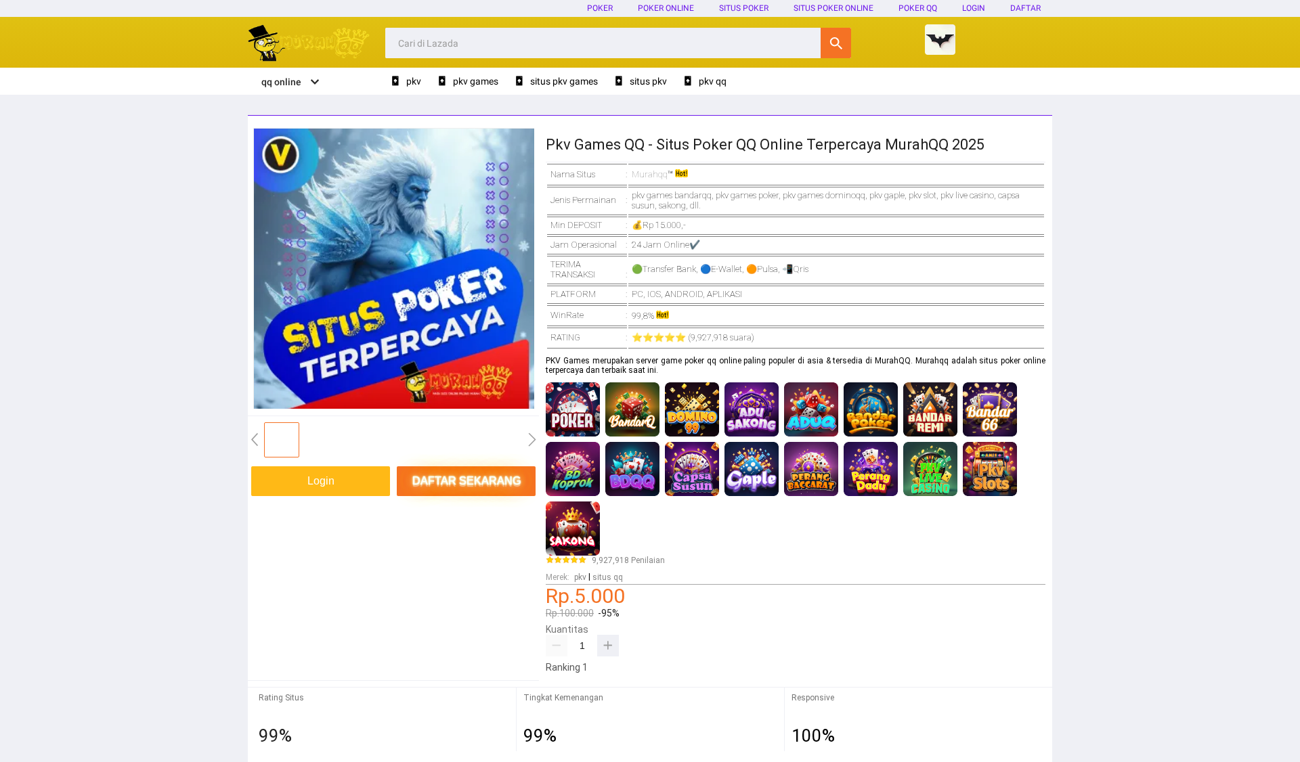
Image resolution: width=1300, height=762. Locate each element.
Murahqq (650, 174)
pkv (580, 577)
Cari (836, 43)
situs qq (607, 577)
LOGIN (973, 8)
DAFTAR (1025, 8)
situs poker (743, 8)
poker (600, 8)
